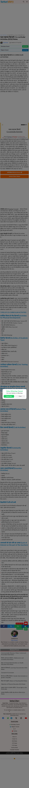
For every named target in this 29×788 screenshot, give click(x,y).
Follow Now (9, 396)
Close (20, 396)
